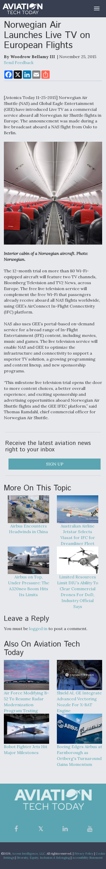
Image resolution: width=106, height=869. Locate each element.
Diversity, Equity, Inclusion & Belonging (43, 857)
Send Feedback (18, 62)
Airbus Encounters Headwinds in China (28, 528)
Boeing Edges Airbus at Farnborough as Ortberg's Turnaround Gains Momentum (79, 755)
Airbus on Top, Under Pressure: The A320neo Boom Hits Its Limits (28, 585)
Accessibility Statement (87, 857)
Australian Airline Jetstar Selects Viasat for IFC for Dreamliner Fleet (77, 534)
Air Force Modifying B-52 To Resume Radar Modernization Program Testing (26, 701)
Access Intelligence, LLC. (29, 853)
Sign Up (54, 464)
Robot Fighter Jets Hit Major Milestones (25, 749)
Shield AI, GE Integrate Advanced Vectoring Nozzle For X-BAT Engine (79, 701)
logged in (38, 628)
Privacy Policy (83, 853)
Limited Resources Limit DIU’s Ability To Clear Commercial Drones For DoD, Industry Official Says (77, 591)
